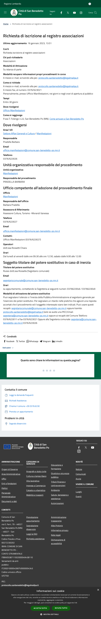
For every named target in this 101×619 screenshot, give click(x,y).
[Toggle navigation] (5, 12)
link (75, 603)
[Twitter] (66, 12)
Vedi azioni (6, 347)
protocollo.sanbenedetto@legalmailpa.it (58, 78)
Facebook (10, 341)
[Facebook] (60, 12)
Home (5, 23)
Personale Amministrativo (9, 494)
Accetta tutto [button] (40, 608)
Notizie (79, 469)
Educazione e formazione (57, 466)
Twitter (22, 341)
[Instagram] (80, 12)
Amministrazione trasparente (58, 519)
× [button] (98, 590)
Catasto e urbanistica (35, 490)
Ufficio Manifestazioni (14, 110)
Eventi (79, 496)
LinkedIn (58, 341)
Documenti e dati (9, 501)
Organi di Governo (10, 469)
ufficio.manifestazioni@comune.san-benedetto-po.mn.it (31, 150)
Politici (5, 488)
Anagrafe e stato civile (36, 471)
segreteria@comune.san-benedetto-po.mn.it (25, 315)
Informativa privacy (59, 530)
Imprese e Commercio (36, 485)
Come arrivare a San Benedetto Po (67, 119)
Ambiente (55, 490)
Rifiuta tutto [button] (61, 608)
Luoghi (79, 491)
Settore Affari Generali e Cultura (19, 133)
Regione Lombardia (12, 3)
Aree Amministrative (11, 474)
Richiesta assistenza (35, 538)
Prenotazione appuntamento (32, 519)
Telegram (46, 341)
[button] (50, 614)
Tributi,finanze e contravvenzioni (58, 483)
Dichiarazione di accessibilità (58, 541)
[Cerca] (95, 12)
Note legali (56, 535)
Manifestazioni (44, 133)
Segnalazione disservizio (32, 527)
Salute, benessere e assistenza (60, 496)
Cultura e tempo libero (36, 476)
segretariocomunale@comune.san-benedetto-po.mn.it (30, 280)
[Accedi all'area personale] (89, 3)
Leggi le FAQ (31, 534)
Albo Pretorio (57, 525)
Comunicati (81, 474)
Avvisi (78, 478)
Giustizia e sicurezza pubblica (60, 475)
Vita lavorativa (32, 480)
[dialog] (50, 603)
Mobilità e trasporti (34, 495)
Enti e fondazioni (9, 483)
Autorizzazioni (57, 503)
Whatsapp (33, 341)
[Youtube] (73, 12)
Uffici (4, 478)
